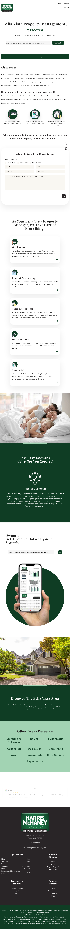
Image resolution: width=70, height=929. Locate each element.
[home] (7, 8)
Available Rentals (17, 888)
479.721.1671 (27, 872)
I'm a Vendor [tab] (36, 163)
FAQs (17, 893)
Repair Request (53, 867)
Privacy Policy (40, 915)
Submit (58, 43)
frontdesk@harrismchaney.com (35, 848)
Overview (30, 57)
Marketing (39, 57)
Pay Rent (53, 864)
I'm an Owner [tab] (11, 163)
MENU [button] (66, 8)
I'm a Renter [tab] (24, 163)
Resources (53, 870)
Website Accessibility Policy (55, 924)
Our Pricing (53, 893)
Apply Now (17, 891)
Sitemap (29, 915)
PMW (47, 912)
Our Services (53, 891)
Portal (53, 862)
